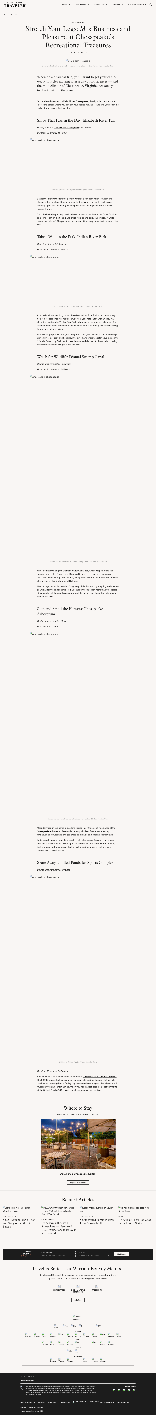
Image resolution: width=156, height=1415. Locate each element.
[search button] (150, 4)
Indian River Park (89, 315)
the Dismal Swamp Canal (71, 570)
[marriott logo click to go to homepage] (15, 4)
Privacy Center (65, 1402)
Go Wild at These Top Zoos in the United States (134, 1221)
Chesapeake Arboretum (48, 831)
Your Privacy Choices (107, 1402)
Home (6, 15)
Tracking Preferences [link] (36, 1407)
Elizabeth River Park (47, 198)
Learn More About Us (27, 1402)
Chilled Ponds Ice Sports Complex (100, 1076)
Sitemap (23, 1407)
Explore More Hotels (78, 1182)
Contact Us (41, 1402)
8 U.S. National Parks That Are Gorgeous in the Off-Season (19, 1223)
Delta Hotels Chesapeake (75, 101)
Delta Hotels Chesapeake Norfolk (78, 1173)
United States (15, 15)
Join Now (78, 1300)
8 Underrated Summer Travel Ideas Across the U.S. (97, 1221)
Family (121, 1216)
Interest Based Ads (123, 1402)
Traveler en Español (27, 1380)
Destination (46, 1252)
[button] (66, 4)
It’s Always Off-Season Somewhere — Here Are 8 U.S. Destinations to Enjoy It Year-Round (58, 1228)
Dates (82, 1252)
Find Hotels (121, 1254)
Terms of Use (52, 1402)
